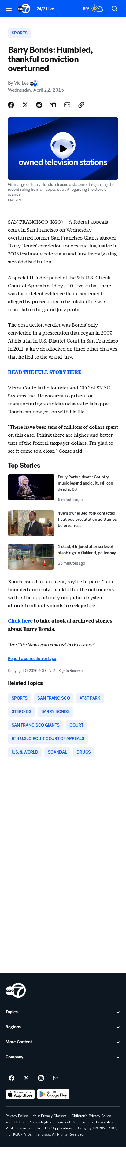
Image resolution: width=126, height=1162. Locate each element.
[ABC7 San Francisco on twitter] (26, 1078)
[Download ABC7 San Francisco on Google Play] (53, 1094)
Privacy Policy (17, 1116)
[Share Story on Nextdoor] (53, 105)
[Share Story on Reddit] (39, 105)
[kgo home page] (16, 990)
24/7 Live (45, 9)
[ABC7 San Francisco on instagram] (41, 1078)
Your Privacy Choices (50, 1116)
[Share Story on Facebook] (11, 105)
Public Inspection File (23, 1128)
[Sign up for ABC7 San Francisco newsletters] (56, 1078)
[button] (8, 8)
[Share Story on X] (25, 105)
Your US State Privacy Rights (28, 1122)
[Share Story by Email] (67, 105)
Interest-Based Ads (97, 1122)
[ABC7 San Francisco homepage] (23, 8)
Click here (20, 620)
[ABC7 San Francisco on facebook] (12, 1078)
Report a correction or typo (32, 659)
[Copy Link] (81, 105)
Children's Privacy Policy (91, 1116)
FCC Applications (59, 1128)
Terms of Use (66, 1122)
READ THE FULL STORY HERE (44, 371)
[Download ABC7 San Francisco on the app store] (20, 1094)
